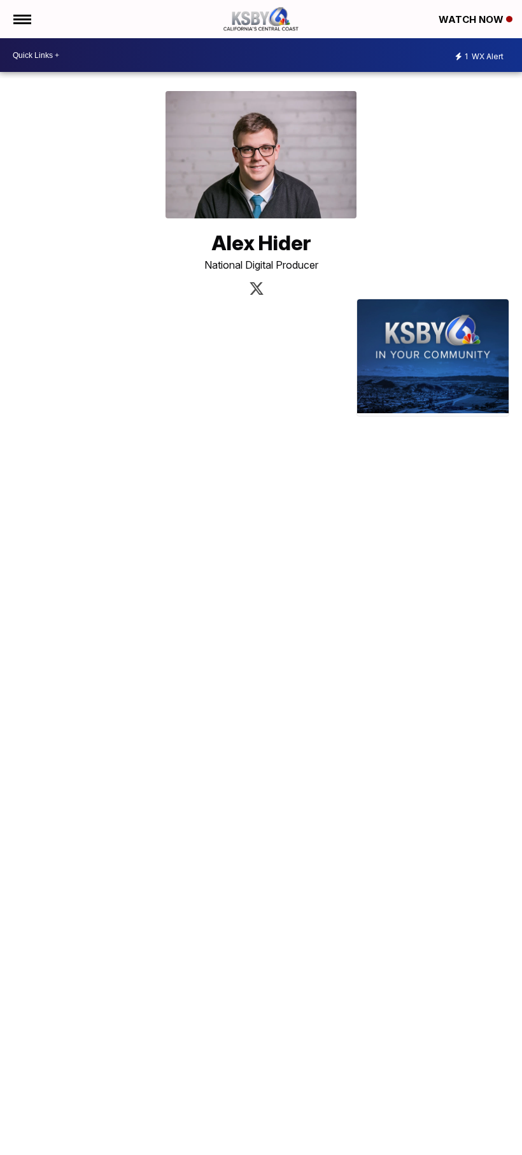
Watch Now (472, 19)
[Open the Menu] (21, 19)
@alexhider (256, 288)
